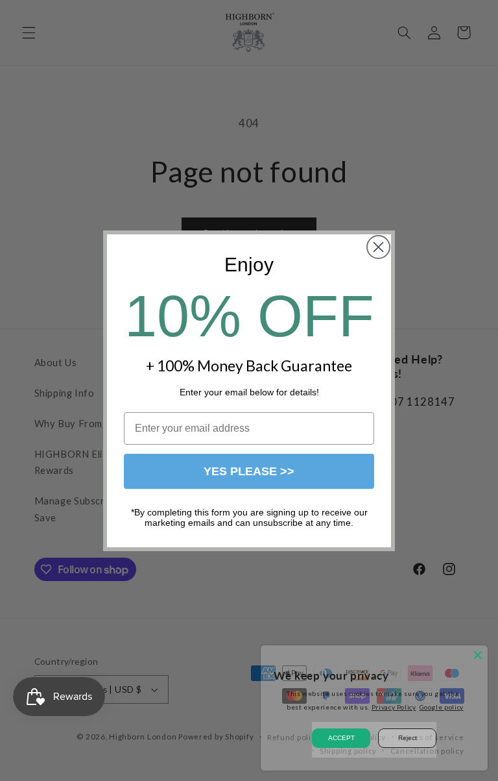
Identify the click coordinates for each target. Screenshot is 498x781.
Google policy (442, 707)
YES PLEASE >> (249, 471)
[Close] (477, 655)
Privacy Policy (394, 707)
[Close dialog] (378, 247)
